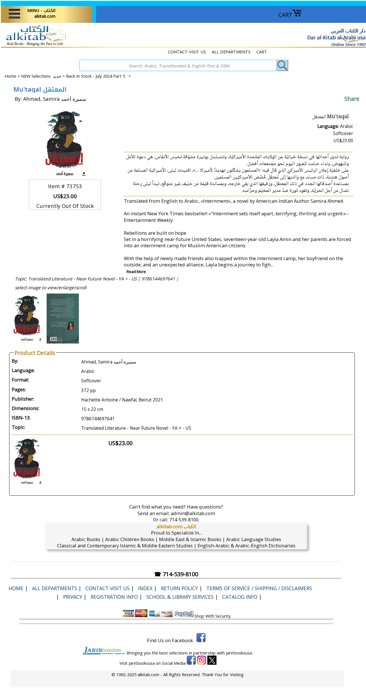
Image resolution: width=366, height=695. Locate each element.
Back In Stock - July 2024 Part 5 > (98, 76)
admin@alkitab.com (193, 513)
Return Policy (179, 588)
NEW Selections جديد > (43, 76)
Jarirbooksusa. (239, 653)
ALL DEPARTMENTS (231, 52)
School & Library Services (180, 596)
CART (285, 15)
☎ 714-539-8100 (176, 574)
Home (10, 76)
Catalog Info (239, 596)
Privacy (72, 596)
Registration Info (114, 596)
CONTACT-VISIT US (187, 52)
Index (145, 588)
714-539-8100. (184, 519)
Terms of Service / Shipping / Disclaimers (259, 588)
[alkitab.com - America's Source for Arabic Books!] (34, 45)
